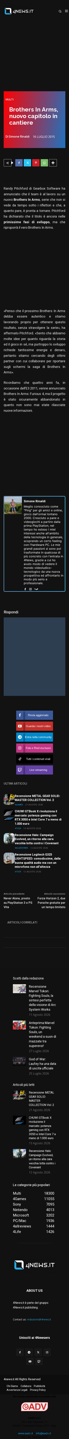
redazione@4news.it (39, 1319)
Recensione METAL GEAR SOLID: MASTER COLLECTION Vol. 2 (37, 798)
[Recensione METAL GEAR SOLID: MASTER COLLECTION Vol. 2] (9, 799)
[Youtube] (29, 1361)
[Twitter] (27, 162)
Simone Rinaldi (19, 136)
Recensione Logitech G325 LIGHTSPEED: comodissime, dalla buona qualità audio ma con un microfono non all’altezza (38, 860)
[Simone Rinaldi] (13, 544)
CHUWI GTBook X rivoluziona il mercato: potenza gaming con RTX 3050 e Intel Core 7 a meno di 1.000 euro (38, 817)
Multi (10, 99)
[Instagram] (30, 588)
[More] (53, 162)
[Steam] (36, 588)
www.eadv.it (25, 1433)
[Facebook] (19, 162)
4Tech (18, 828)
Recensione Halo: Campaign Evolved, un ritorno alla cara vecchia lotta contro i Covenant (37, 839)
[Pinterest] (36, 162)
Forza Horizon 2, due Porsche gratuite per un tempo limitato (51, 902)
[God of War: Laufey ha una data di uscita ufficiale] (19, 1061)
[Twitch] (39, 1361)
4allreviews (21, 848)
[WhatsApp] (44, 162)
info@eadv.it (43, 1433)
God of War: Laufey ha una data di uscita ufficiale (42, 1063)
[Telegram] (29, 1352)
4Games (19, 804)
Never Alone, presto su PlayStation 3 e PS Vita (18, 902)
